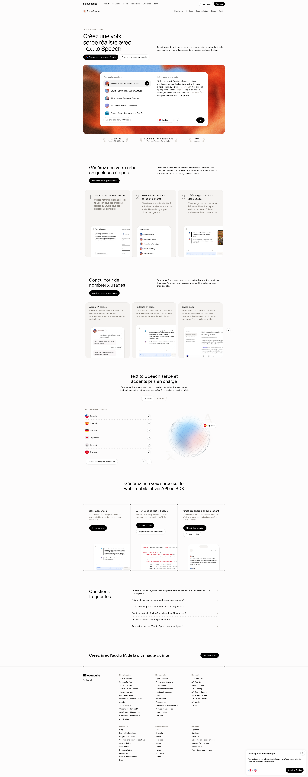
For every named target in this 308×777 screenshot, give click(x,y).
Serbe (100, 29)
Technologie (160, 702)
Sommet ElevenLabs (200, 743)
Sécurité (195, 736)
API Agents (196, 682)
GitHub (158, 736)
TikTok (158, 747)
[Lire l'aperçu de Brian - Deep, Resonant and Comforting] (147, 113)
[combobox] (165, 120)
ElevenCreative (125, 675)
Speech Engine (198, 685)
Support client (161, 712)
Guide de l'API (197, 679)
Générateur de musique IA (130, 699)
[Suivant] (228, 330)
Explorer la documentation (151, 531)
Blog (121, 730)
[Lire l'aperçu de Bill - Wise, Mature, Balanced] (147, 106)
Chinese (100, 452)
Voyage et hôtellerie (164, 709)
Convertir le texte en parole (134, 57)
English (100, 416)
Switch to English (295, 770)
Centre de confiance (128, 757)
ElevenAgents (160, 675)
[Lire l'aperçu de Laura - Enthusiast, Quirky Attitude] (147, 91)
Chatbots (159, 716)
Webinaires (124, 747)
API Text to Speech (200, 692)
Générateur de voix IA (128, 709)
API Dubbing (197, 689)
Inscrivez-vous (209, 655)
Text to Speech (89, 29)
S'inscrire (219, 4)
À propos (195, 730)
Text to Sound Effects (128, 689)
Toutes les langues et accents (101, 462)
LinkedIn (159, 733)
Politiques (196, 747)
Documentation (125, 750)
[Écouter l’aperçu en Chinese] (87, 452)
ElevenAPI (195, 675)
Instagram (159, 750)
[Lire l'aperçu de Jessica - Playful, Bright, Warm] (147, 83)
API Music (196, 702)
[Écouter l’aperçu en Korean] (87, 445)
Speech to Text (125, 682)
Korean (100, 445)
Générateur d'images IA (129, 712)
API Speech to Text (200, 695)
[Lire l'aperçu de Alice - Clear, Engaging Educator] (147, 98)
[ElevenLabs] (90, 3)
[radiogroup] (127, 98)
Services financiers (163, 692)
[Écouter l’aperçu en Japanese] (87, 437)
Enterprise (123, 753)
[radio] (127, 83)
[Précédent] (143, 461)
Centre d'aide (125, 743)
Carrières (195, 733)
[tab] (147, 398)
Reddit (158, 757)
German (100, 430)
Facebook (159, 753)
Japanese (101, 437)
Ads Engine (124, 719)
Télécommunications (164, 689)
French (89, 680)
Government (160, 699)
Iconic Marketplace (127, 733)
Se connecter (205, 4)
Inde (121, 760)
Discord (158, 743)
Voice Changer (125, 685)
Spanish (100, 423)
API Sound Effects (199, 699)
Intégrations (160, 685)
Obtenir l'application (195, 528)
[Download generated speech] (176, 120)
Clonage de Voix (126, 692)
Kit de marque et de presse (203, 740)
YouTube (159, 740)
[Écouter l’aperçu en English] (87, 416)
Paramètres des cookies (202, 750)
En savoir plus (98, 528)
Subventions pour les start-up (132, 740)
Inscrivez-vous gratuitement (104, 180)
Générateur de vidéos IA (129, 716)
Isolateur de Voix (126, 695)
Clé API (195, 705)
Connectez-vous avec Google (102, 57)
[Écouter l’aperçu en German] (87, 430)
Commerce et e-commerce (166, 705)
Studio (122, 702)
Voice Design (125, 705)
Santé (157, 695)
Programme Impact (127, 736)
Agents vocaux (161, 679)
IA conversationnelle (164, 682)
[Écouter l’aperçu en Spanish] (87, 423)
